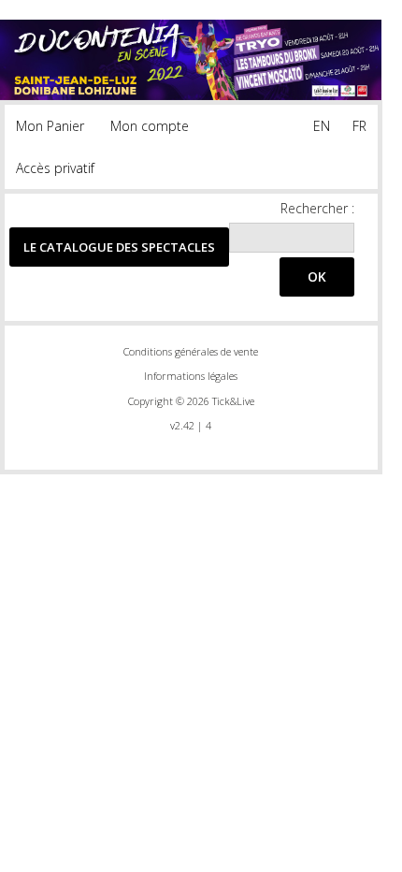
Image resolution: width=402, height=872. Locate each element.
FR (359, 126)
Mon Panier (50, 126)
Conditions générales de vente (190, 351)
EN (321, 126)
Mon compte (149, 126)
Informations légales (190, 376)
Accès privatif (55, 168)
